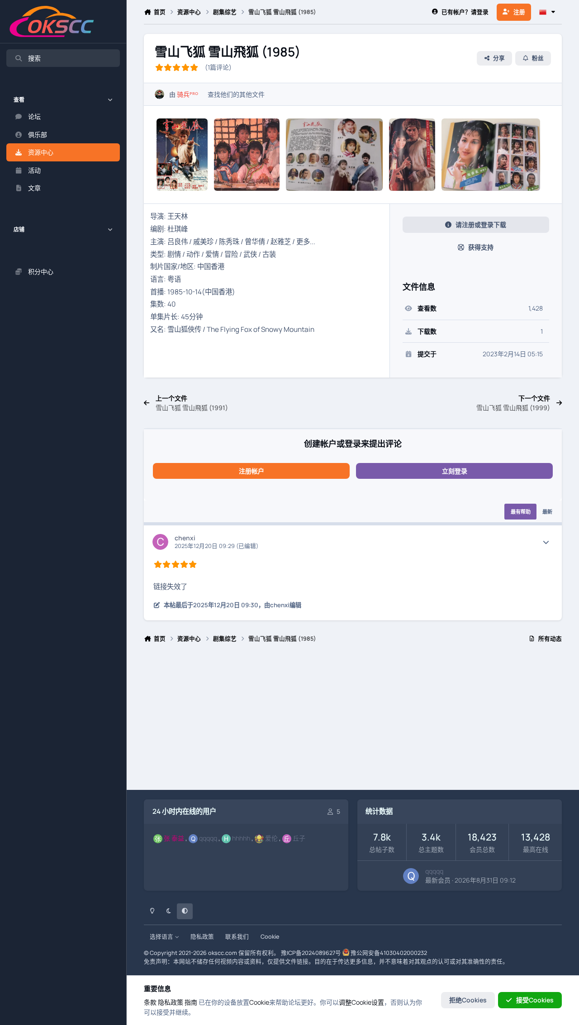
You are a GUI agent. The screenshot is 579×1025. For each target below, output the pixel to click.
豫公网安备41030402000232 (389, 953)
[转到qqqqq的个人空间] (411, 876)
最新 (547, 511)
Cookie (270, 936)
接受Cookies (535, 1000)
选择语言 (162, 936)
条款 (150, 1002)
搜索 (34, 58)
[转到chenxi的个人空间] (160, 542)
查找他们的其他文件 (236, 94)
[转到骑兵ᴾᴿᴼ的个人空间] (159, 94)
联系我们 (237, 936)
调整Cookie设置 (361, 1002)
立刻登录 (454, 471)
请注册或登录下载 (481, 224)
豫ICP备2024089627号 (311, 953)
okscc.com (222, 953)
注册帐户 (251, 471)
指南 (191, 1002)
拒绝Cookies (468, 1000)
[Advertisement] (352, 720)
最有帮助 (521, 511)
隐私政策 (202, 936)
